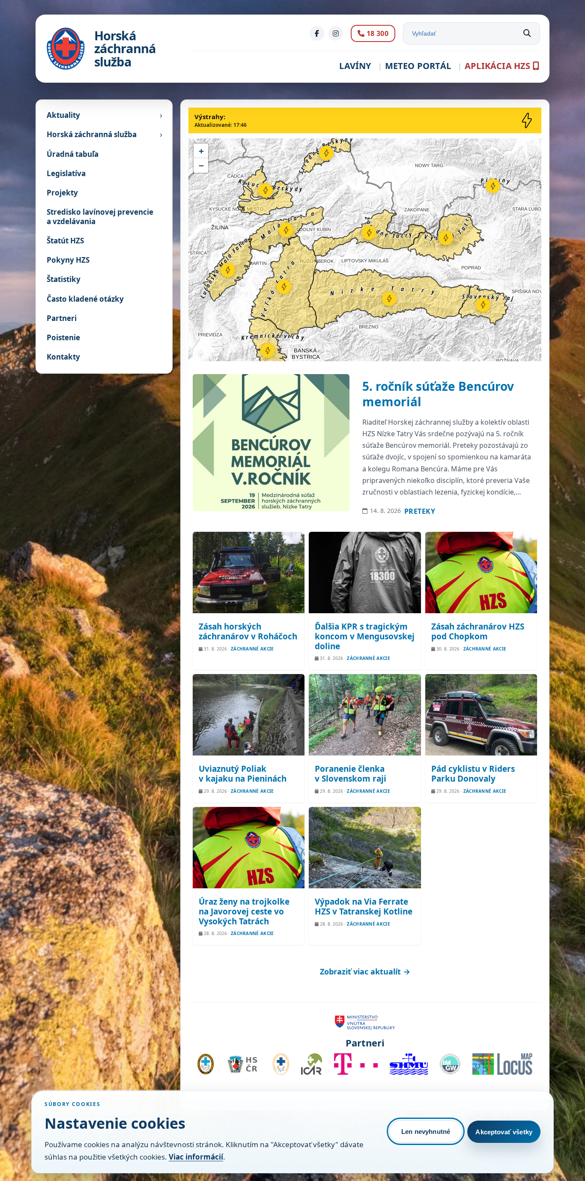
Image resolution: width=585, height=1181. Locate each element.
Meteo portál (418, 66)
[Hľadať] (527, 33)
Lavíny (355, 66)
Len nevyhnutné (425, 1131)
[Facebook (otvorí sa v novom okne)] (317, 33)
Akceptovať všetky (503, 1132)
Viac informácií (196, 1157)
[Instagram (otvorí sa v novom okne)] (335, 33)
